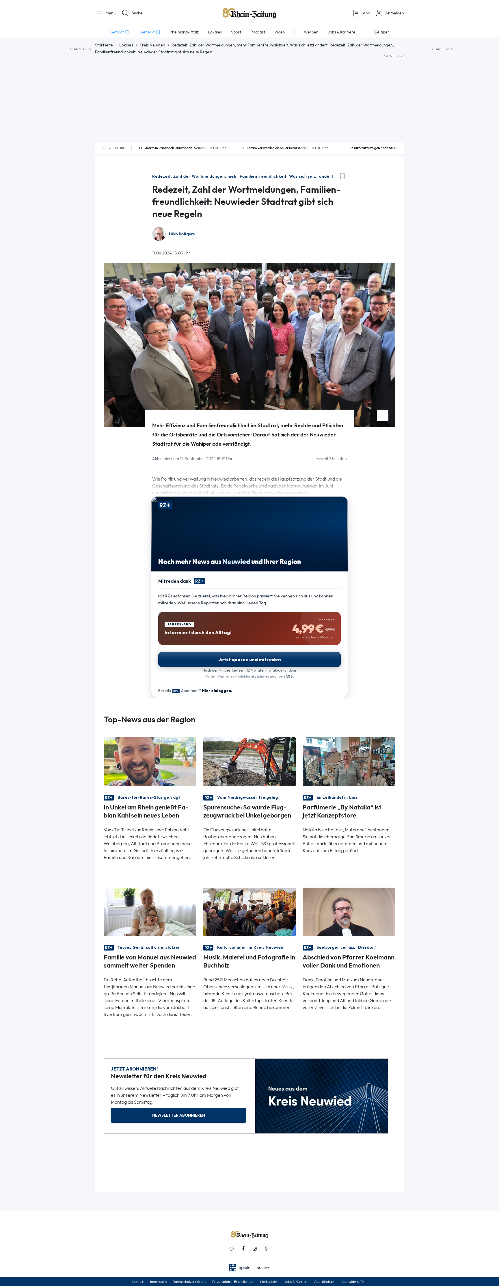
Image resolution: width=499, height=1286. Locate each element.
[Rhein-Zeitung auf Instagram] (255, 1249)
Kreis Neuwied (152, 45)
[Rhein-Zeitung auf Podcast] (266, 1249)
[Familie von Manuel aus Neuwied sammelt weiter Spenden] (150, 911)
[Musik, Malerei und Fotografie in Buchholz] (249, 911)
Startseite (104, 45)
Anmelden (394, 13)
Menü (109, 13)
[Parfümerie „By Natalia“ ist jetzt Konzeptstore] (349, 761)
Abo (366, 13)
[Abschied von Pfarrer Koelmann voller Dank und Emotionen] (349, 911)
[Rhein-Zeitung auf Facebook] (243, 1249)
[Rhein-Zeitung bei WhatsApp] (231, 1249)
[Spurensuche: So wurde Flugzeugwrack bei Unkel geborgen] (249, 761)
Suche (137, 13)
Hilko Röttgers (182, 234)
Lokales (126, 45)
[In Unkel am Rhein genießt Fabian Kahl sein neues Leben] (150, 761)
